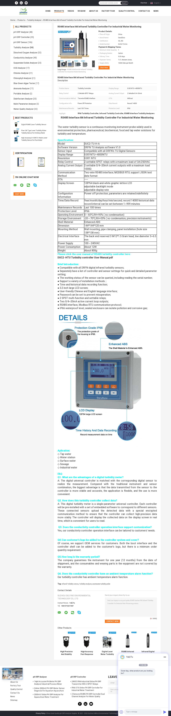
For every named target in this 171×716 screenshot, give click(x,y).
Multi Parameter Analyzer (25, 104)
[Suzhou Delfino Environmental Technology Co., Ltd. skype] (36, 185)
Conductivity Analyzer (23, 58)
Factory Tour (108, 11)
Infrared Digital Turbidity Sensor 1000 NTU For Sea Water (148, 653)
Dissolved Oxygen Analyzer (25, 52)
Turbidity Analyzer (34, 20)
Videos (71, 11)
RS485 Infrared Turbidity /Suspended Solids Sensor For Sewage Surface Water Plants (127, 653)
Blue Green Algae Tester (24, 83)
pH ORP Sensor (20, 42)
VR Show (81, 11)
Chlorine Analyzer (21, 73)
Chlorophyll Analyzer (22, 78)
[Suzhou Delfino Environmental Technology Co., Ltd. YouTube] (26, 3)
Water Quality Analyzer (24, 109)
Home (47, 11)
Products (59, 11)
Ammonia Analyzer (22, 88)
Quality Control (127, 11)
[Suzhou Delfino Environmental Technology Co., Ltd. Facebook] (16, 3)
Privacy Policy (40, 713)
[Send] (165, 712)
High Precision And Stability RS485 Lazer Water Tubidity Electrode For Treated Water (66, 653)
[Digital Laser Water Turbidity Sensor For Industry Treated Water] (107, 640)
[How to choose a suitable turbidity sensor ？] (72, 45)
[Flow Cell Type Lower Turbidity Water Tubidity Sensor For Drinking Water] (16, 132)
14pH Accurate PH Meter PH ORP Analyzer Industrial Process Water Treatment (48, 683)
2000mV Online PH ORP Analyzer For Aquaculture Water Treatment (48, 695)
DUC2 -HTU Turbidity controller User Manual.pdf (85, 257)
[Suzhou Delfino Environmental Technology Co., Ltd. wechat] (30, 185)
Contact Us (144, 11)
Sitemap (13, 700)
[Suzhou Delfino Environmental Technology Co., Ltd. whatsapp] (23, 185)
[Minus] (164, 656)
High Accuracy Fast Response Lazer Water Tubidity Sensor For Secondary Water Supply (87, 653)
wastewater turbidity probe (101, 584)
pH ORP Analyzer (21, 32)
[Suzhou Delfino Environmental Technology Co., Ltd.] (24, 11)
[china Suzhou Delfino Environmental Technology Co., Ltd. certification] (20, 162)
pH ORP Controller (22, 37)
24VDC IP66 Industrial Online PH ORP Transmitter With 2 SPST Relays (86, 682)
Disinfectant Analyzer (23, 99)
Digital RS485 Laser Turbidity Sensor (33, 124)
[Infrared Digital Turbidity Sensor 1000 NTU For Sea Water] (148, 640)
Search (124, 3)
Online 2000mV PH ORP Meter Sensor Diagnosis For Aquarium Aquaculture (49, 689)
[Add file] (121, 712)
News (155, 11)
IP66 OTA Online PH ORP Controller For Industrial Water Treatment (87, 689)
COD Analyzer (20, 68)
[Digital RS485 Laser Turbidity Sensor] (16, 124)
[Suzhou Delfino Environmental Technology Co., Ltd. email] (17, 185)
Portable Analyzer (21, 93)
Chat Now (143, 3)
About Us (93, 11)
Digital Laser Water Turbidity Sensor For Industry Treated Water (107, 653)
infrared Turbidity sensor (70, 584)
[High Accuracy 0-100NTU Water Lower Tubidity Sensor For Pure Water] (16, 139)
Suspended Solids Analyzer (25, 63)
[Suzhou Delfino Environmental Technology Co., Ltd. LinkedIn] (21, 3)
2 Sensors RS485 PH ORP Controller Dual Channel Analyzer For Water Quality (88, 695)
